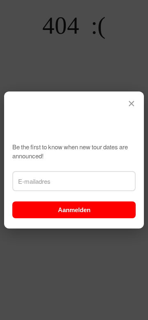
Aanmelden (74, 209)
